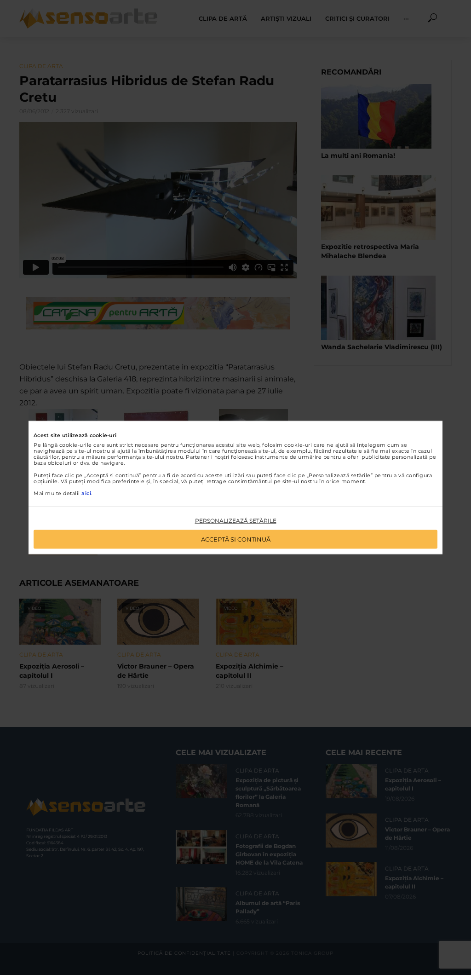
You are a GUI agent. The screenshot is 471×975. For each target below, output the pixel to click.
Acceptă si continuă (235, 538)
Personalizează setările (235, 520)
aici (86, 493)
